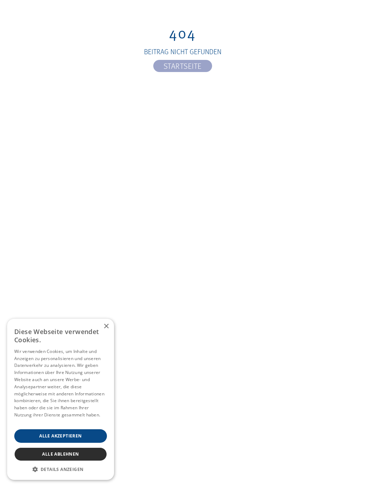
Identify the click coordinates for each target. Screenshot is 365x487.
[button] (60, 469)
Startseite (183, 66)
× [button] (106, 326)
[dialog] (60, 399)
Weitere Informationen (37, 422)
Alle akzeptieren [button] (60, 436)
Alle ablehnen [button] (60, 454)
